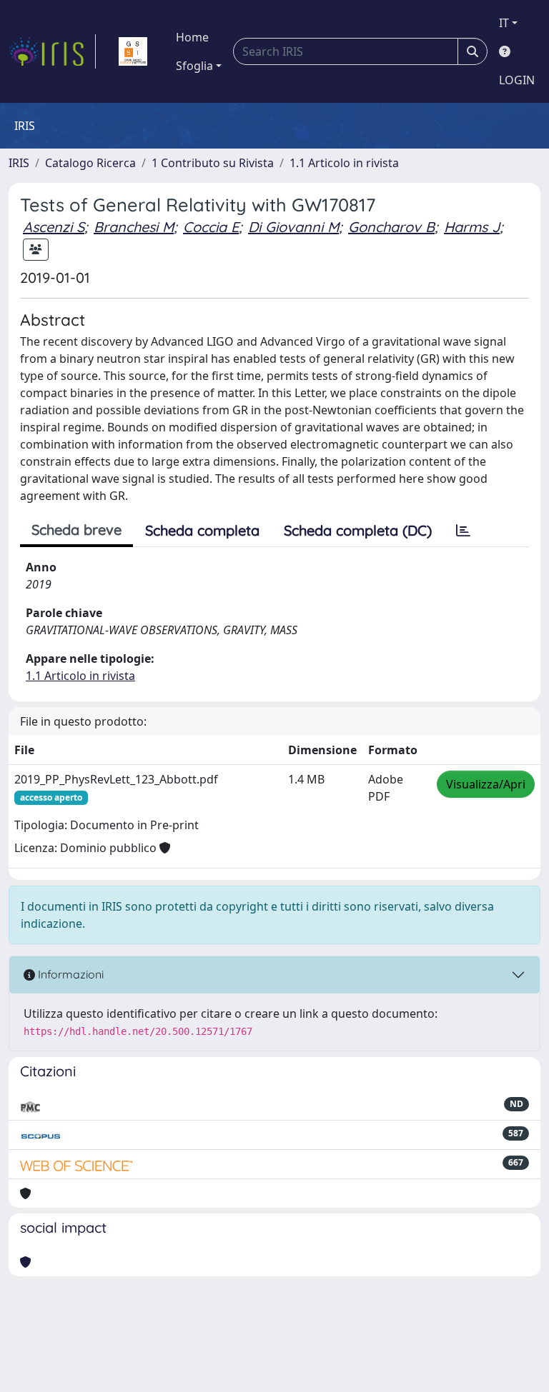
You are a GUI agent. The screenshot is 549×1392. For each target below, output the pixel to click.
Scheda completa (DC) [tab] (358, 530)
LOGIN (517, 80)
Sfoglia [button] (194, 66)
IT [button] (504, 23)
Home (192, 37)
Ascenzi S (53, 227)
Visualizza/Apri (485, 784)
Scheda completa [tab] (202, 530)
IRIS (19, 163)
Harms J (472, 227)
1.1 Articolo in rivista (344, 163)
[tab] (463, 531)
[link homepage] (52, 51)
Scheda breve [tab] (76, 530)
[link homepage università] (133, 51)
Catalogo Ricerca (90, 163)
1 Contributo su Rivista (213, 163)
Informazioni (69, 974)
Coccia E (211, 227)
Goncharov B (391, 227)
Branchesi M (134, 227)
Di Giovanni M (293, 227)
